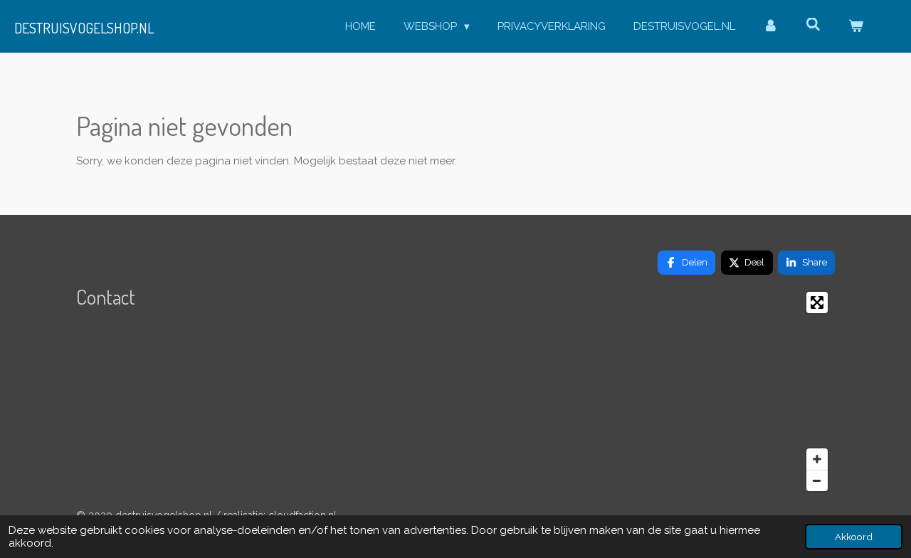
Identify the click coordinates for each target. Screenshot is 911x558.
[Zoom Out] (817, 480)
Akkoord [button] (854, 536)
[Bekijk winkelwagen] (856, 26)
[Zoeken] (813, 25)
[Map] (714, 391)
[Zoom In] (817, 459)
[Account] (770, 26)
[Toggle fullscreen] (817, 302)
